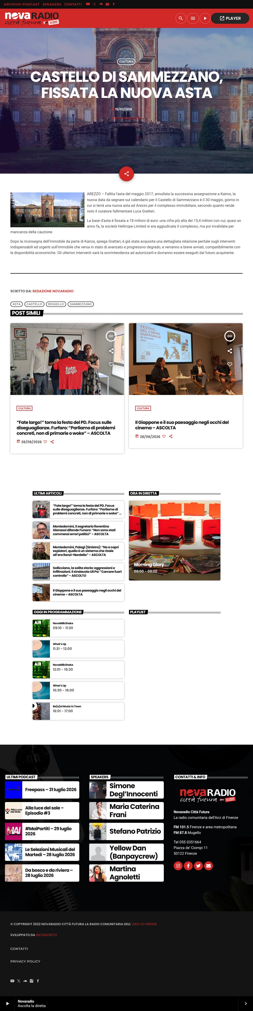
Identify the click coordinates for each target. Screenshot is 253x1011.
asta (17, 304)
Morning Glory (149, 565)
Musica (141, 550)
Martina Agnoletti (124, 873)
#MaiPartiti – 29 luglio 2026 (48, 831)
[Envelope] (208, 865)
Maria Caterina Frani (134, 811)
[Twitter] (198, 865)
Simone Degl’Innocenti (133, 790)
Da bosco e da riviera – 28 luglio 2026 (49, 873)
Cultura (126, 62)
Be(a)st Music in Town (67, 706)
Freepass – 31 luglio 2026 (50, 790)
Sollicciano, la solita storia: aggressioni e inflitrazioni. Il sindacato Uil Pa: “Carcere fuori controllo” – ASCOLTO (87, 572)
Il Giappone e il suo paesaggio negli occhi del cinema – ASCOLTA (182, 425)
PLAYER (230, 18)
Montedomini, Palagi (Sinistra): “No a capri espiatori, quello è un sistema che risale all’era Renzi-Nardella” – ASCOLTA (86, 551)
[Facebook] (114, 4)
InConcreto (46, 935)
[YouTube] (88, 4)
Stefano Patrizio (135, 831)
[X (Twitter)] (94, 4)
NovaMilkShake (63, 623)
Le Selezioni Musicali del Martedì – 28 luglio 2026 (50, 852)
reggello (56, 304)
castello (34, 304)
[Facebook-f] (188, 865)
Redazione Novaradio (53, 291)
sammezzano (81, 304)
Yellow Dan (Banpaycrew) (133, 852)
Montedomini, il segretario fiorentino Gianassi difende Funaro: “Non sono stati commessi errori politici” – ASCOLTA (84, 530)
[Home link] (32, 18)
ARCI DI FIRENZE (144, 924)
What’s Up (59, 644)
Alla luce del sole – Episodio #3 (44, 811)
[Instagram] (107, 4)
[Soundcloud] (101, 4)
